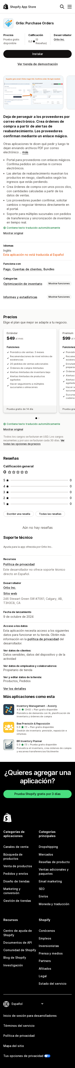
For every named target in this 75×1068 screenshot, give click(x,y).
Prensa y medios (51, 953)
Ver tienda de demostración (38, 64)
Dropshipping (48, 846)
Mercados (46, 854)
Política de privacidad (19, 564)
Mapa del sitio (13, 1046)
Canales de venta (15, 846)
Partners (45, 961)
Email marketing (50, 881)
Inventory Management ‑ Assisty (37, 705)
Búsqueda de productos (12, 856)
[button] (37, 711)
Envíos (43, 896)
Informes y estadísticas (20, 297)
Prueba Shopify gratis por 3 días (37, 794)
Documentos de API (17, 942)
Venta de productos (17, 866)
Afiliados (45, 968)
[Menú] (70, 7)
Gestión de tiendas (17, 900)
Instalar (37, 54)
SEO (42, 889)
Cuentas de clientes (27, 269)
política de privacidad (43, 639)
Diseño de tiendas (16, 881)
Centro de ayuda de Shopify (17, 933)
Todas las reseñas (50, 513)
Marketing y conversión (11, 891)
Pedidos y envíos (15, 873)
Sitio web (10, 593)
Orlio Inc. (59, 39)
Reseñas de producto (54, 862)
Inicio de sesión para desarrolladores (30, 1015)
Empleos (45, 938)
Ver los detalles (14, 688)
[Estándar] (36, 418)
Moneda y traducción (54, 904)
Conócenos (47, 930)
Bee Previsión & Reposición (33, 723)
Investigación (13, 965)
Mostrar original (13, 233)
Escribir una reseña (18, 513)
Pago (7, 269)
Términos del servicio (19, 1025)
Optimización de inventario (22, 284)
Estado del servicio (52, 983)
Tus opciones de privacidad (23, 1056)
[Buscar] (62, 7)
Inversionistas (49, 946)
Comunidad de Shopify (19, 950)
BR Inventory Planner (29, 741)
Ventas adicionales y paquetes (54, 871)
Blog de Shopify (14, 957)
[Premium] (39, 418)
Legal (43, 976)
